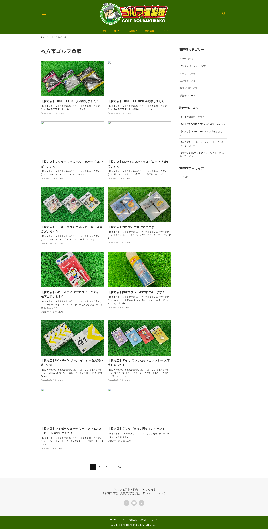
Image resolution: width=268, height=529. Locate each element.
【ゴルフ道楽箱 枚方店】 (193, 117)
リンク (154, 519)
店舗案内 (133, 519)
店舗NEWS (188, 88)
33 (119, 467)
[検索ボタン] (224, 14)
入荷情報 (187, 80)
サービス (187, 73)
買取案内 (144, 519)
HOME (113, 519)
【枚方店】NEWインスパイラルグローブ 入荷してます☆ (202, 154)
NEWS (186, 58)
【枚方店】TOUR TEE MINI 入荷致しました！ (201, 133)
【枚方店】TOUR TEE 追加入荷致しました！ (203, 124)
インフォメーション (193, 66)
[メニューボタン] (44, 14)
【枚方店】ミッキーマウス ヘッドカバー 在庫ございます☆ (202, 143)
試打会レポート (189, 95)
